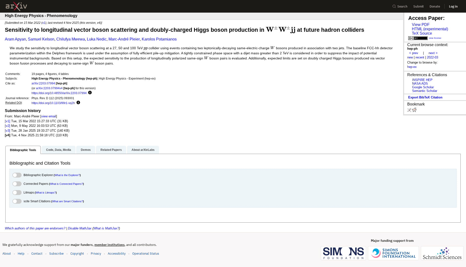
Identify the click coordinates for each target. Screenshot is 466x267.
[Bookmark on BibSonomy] (409, 111)
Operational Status (145, 253)
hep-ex (412, 67)
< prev (413, 53)
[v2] (7, 126)
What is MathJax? (106, 228)
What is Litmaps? (46, 192)
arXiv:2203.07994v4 (49, 88)
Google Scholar (423, 87)
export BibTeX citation (425, 97)
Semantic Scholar (424, 91)
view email (48, 116)
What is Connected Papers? (66, 183)
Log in (453, 6)
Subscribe (56, 253)
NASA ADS (420, 83)
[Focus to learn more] (89, 93)
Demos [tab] (86, 150)
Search (402, 6)
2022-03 (432, 57)
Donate (435, 6)
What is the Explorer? (67, 175)
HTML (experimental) (430, 29)
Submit (418, 6)
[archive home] (16, 6)
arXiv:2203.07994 (43, 83)
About (6, 253)
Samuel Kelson (41, 39)
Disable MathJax (80, 228)
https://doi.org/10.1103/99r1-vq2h (53, 103)
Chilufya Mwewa (70, 39)
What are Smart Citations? (67, 201)
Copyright (77, 253)
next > (433, 53)
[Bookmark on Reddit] (414, 111)
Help (21, 253)
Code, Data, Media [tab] (58, 150)
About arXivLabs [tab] (143, 150)
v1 (43, 22)
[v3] (7, 130)
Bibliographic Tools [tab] (23, 150)
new (410, 57)
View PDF (421, 25)
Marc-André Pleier (124, 39)
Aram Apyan (15, 39)
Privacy (96, 253)
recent (420, 57)
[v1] (7, 121)
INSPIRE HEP (422, 80)
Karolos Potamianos (159, 39)
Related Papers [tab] (111, 150)
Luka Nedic (97, 39)
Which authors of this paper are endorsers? (35, 228)
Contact (36, 253)
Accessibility (116, 253)
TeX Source (422, 33)
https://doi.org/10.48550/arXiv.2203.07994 (59, 93)
